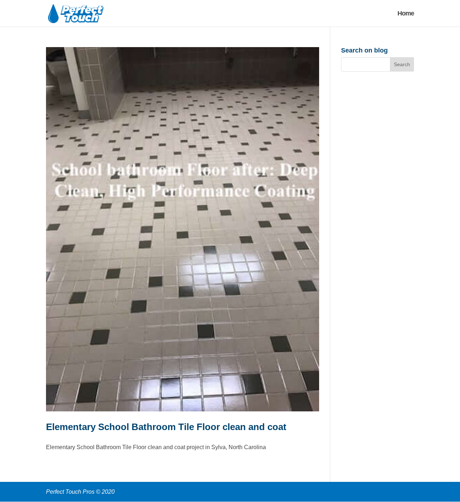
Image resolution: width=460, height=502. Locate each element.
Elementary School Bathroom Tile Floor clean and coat (166, 426)
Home (405, 14)
